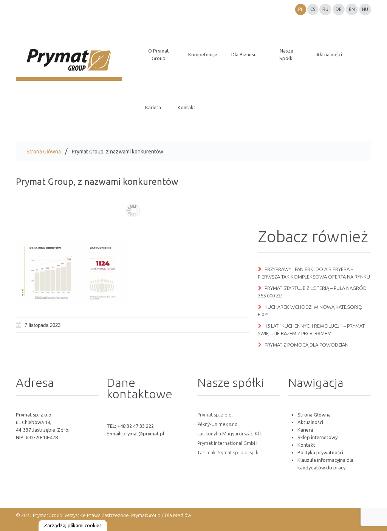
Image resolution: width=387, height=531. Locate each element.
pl (300, 9)
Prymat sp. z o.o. (215, 414)
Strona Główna (43, 152)
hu (365, 9)
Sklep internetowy (317, 437)
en (352, 9)
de (339, 9)
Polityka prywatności (320, 452)
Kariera (305, 429)
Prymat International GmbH (227, 443)
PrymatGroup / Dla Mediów (160, 515)
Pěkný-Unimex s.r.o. (218, 424)
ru (325, 9)
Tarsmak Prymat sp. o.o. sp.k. (228, 452)
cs (312, 9)
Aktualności (310, 422)
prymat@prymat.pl (143, 433)
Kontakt (306, 444)
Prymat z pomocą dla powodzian (306, 344)
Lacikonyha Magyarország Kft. (230, 433)
